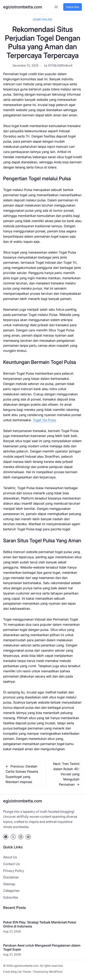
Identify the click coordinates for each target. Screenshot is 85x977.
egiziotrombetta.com (22, 6)
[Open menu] (56, 7)
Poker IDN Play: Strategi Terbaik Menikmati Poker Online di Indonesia (39, 924)
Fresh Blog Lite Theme (17, 971)
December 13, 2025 (25, 65)
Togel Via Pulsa (44, 420)
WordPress (55, 971)
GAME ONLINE (42, 19)
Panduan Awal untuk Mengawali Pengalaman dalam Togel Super (41, 947)
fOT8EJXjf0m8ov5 (60, 65)
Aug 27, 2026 (12, 931)
